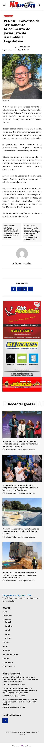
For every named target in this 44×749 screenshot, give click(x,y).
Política (5, 696)
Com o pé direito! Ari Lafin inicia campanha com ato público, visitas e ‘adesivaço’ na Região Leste (20, 487)
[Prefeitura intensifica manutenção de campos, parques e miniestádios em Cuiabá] (22, 512)
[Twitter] (19, 289)
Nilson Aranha (24, 47)
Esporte (5, 707)
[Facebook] (13, 289)
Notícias (8, 16)
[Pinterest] (24, 289)
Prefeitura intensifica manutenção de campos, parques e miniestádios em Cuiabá (20, 531)
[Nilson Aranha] (22, 254)
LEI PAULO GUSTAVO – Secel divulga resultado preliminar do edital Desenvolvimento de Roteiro (12, 233)
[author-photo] (4, 449)
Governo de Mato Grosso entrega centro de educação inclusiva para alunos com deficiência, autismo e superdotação (32, 233)
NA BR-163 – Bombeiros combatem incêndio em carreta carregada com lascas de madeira (19, 574)
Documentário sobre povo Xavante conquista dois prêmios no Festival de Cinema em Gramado (21, 443)
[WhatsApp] (30, 289)
